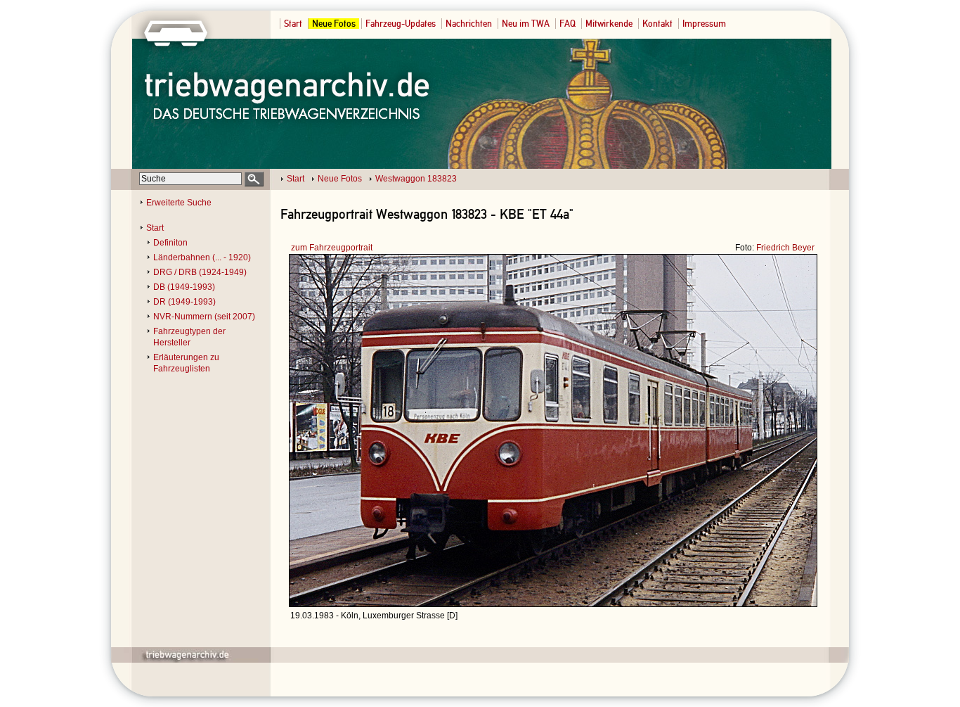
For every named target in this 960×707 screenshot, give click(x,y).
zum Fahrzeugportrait (331, 248)
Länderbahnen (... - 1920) (202, 257)
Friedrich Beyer (785, 248)
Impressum (704, 23)
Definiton (170, 243)
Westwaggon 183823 (416, 179)
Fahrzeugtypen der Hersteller (189, 337)
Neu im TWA (526, 23)
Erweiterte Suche (179, 203)
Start (293, 23)
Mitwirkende (609, 23)
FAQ (567, 23)
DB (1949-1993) (184, 287)
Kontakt (657, 23)
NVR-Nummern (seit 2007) (204, 316)
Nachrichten (469, 23)
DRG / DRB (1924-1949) (200, 272)
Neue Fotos (334, 23)
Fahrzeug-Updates (400, 23)
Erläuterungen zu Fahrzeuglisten (186, 363)
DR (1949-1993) (184, 302)
